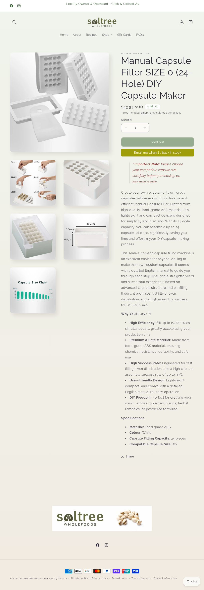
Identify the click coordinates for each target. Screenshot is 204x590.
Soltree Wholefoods (31, 578)
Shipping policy (79, 578)
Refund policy (120, 578)
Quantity (126, 119)
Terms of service (140, 578)
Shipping (146, 112)
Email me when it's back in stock (157, 152)
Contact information (165, 578)
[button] (14, 22)
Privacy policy (100, 578)
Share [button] (130, 456)
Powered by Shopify (55, 578)
